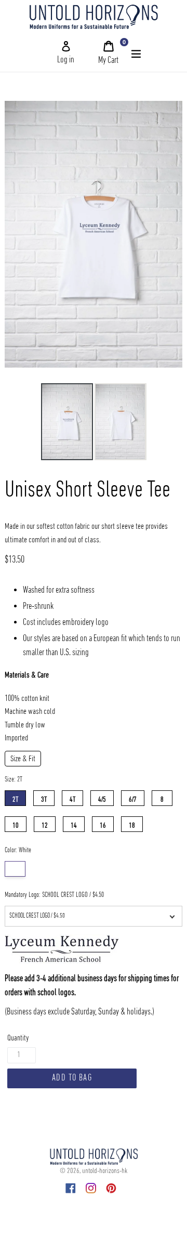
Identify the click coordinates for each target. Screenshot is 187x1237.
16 (103, 823)
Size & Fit (22, 759)
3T (44, 797)
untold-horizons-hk (104, 1171)
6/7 (133, 797)
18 (132, 823)
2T (15, 797)
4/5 (102, 797)
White (15, 869)
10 (15, 823)
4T (72, 797)
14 (74, 823)
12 (45, 823)
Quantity (18, 1038)
